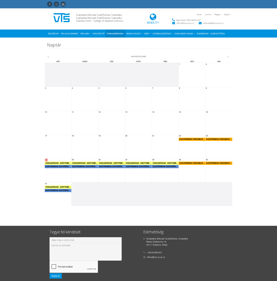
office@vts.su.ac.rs (185, 23)
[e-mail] (63, 4)
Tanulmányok (114, 33)
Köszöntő (99, 33)
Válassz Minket (70, 33)
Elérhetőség (217, 33)
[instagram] (56, 4)
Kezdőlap (53, 33)
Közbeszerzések (162, 33)
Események (203, 33)
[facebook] (49, 4)
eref (147, 33)
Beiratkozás (133, 33)
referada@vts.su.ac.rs (213, 23)
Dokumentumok (184, 33)
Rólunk (84, 33)
